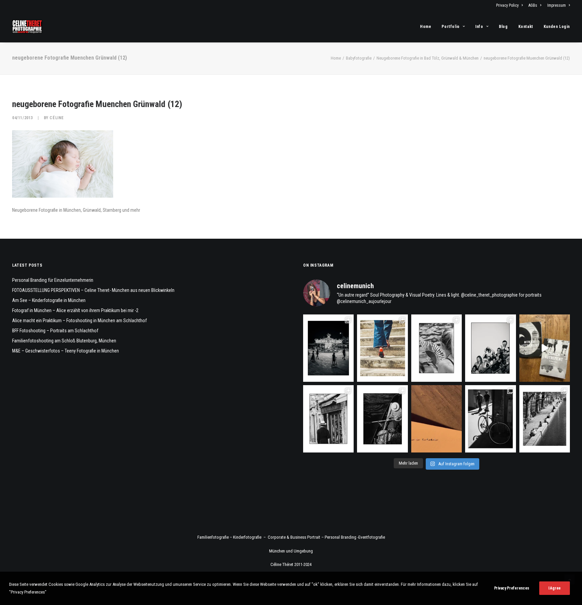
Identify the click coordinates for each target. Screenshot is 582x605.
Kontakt (525, 26)
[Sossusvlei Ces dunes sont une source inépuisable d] (436, 418)
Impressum (556, 5)
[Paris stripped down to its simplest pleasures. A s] (436, 348)
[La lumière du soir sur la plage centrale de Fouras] (328, 348)
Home (425, 26)
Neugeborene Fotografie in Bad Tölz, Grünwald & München (428, 58)
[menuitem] (510, 5)
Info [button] (479, 26)
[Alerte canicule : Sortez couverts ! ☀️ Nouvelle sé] (382, 418)
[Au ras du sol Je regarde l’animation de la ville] (382, 348)
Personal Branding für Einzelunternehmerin (52, 280)
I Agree (554, 588)
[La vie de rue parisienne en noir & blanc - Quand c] (544, 418)
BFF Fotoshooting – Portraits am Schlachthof (55, 330)
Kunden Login (557, 26)
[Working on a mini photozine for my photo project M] (544, 348)
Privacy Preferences (511, 588)
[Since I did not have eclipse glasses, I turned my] (490, 348)
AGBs (532, 5)
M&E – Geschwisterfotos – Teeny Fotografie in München (65, 351)
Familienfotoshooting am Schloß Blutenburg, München (64, 340)
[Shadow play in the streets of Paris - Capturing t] (490, 418)
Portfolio (450, 26)
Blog (503, 26)
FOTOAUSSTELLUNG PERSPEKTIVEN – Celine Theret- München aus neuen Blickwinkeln (93, 290)
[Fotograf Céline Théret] (27, 26)
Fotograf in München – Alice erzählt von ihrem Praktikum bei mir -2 (75, 310)
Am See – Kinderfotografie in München (49, 300)
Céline (57, 117)
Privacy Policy (507, 5)
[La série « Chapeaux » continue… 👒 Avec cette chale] (328, 418)
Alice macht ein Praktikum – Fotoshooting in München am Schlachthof (79, 320)
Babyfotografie (358, 58)
